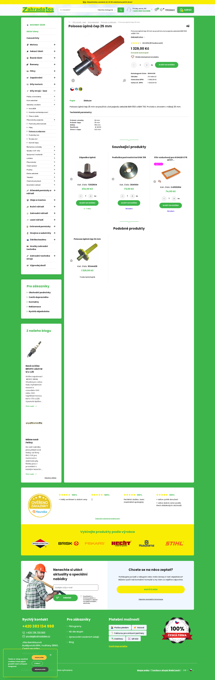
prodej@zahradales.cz (38, 636)
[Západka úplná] (87, 170)
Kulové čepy (34, 143)
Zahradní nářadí (39, 213)
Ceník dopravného (39, 297)
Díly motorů (36, 84)
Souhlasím (39, 657)
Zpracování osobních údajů (84, 636)
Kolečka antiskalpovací (38, 112)
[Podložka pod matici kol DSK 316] (129, 170)
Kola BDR (32, 108)
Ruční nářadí (37, 206)
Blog (71, 642)
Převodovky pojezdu (35, 120)
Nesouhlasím (40, 669)
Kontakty (34, 302)
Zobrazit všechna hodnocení (107, 519)
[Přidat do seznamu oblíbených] (73, 80)
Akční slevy (32, 31)
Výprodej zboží (38, 265)
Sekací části (36, 51)
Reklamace (35, 306)
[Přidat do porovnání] (159, 181)
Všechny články (50, 478)
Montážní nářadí (34, 185)
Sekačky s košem (34, 105)
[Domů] (69, 21)
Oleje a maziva (38, 200)
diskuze (87, 101)
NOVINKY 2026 (37, 24)
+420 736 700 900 (35, 632)
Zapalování (36, 77)
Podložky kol (34, 135)
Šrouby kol (33, 139)
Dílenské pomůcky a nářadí (39, 192)
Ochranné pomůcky (40, 226)
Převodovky (31, 162)
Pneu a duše (34, 116)
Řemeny (34, 64)
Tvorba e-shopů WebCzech (165, 670)
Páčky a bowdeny (34, 96)
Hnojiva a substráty (40, 233)
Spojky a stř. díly (33, 151)
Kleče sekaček (32, 173)
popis (72, 101)
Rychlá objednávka (39, 311)
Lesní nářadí (36, 219)
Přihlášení (170, 10)
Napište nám (150, 589)
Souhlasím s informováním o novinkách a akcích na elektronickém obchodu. (90, 599)
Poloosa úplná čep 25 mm (129, 22)
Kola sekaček (32, 100)
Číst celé (30, 406)
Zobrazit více (137, 37)
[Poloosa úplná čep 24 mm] (87, 252)
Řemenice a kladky (34, 147)
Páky (31, 127)
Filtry (32, 71)
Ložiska (30, 158)
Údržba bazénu (38, 239)
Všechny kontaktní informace (151, 599)
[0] (156, 9)
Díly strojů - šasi (38, 90)
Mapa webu (143, 670)
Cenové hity (33, 38)
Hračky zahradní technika (37, 248)
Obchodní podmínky (40, 292)
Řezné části (36, 57)
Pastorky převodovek (37, 124)
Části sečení (32, 166)
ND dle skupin (76, 631)
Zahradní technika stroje (38, 257)
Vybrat (37, 663)
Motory (34, 44)
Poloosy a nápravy (37, 131)
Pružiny (29, 170)
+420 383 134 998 (141, 11)
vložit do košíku (167, 65)
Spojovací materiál (34, 154)
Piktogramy (75, 626)
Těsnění (30, 177)
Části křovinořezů (34, 181)
